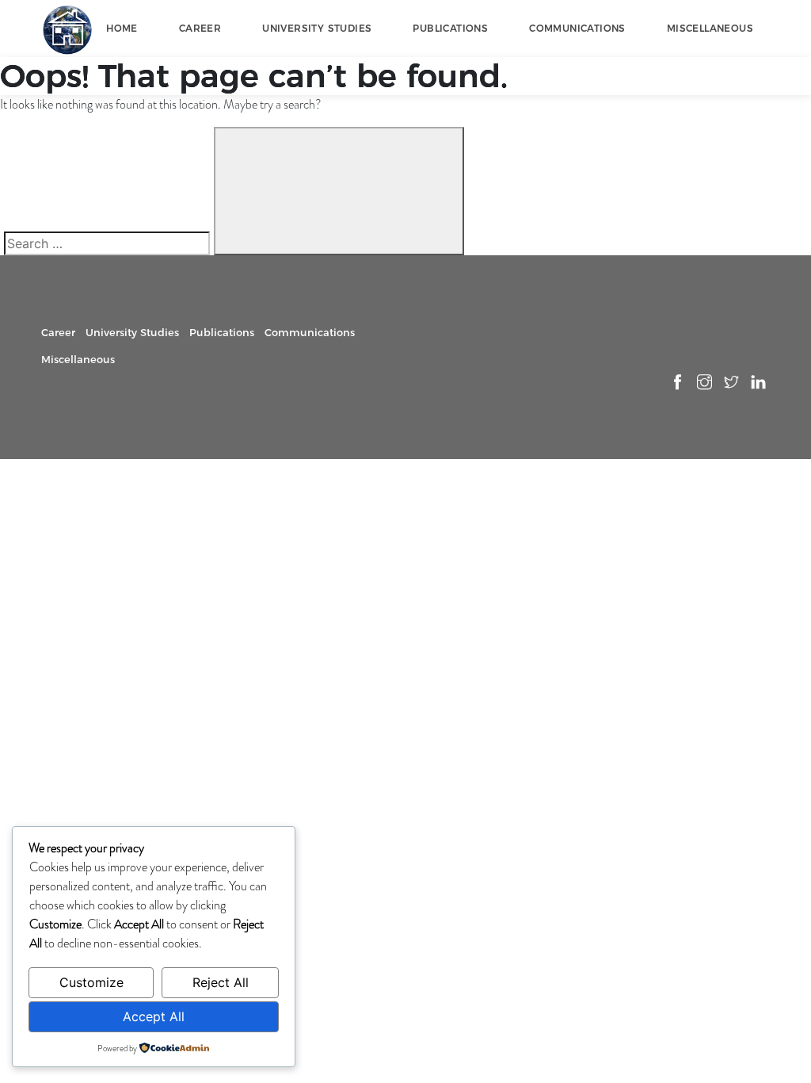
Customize (91, 982)
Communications (577, 28)
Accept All (154, 1016)
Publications (450, 28)
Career (200, 28)
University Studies (316, 28)
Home (122, 28)
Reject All (220, 982)
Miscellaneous (710, 28)
